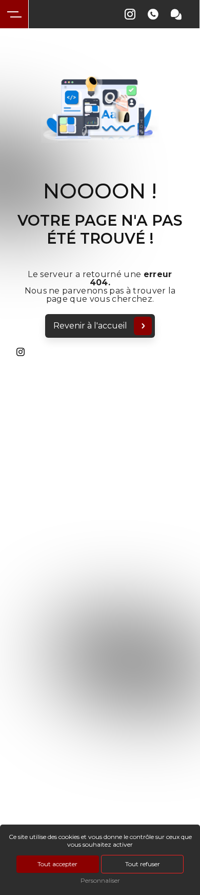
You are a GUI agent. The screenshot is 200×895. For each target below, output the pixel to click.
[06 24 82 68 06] (153, 14)
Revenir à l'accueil (90, 326)
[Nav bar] (14, 14)
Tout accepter (57, 864)
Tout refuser (142, 864)
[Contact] (176, 14)
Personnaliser (100, 880)
